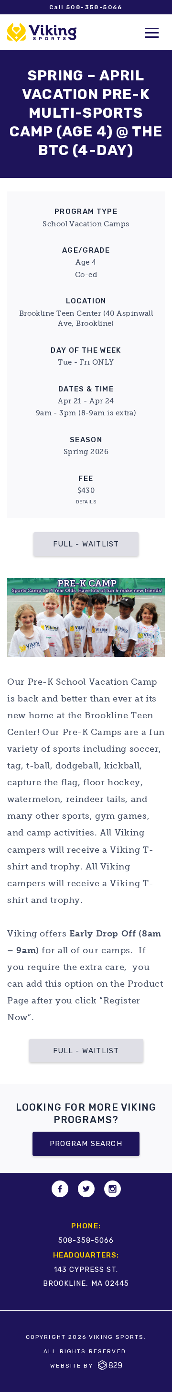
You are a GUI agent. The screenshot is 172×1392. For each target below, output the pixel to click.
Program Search (86, 1143)
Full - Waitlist (86, 544)
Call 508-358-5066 (86, 7)
